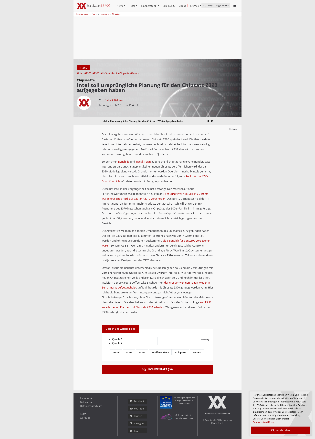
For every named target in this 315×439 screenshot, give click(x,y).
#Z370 (88, 73)
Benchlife (123, 161)
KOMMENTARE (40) (160, 369)
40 (212, 121)
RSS (136, 430)
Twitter (138, 416)
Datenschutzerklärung (263, 422)
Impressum (86, 398)
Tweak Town (143, 161)
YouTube (139, 408)
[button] (125, 5)
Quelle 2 (117, 343)
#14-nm (134, 73)
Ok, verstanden (280, 430)
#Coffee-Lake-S (109, 73)
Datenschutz (87, 402)
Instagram (139, 423)
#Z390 (96, 73)
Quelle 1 (117, 339)
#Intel (80, 73)
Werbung (85, 417)
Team (83, 413)
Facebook (139, 401)
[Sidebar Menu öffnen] (234, 5)
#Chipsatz (124, 73)
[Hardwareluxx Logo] (93, 5)
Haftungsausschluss (91, 406)
